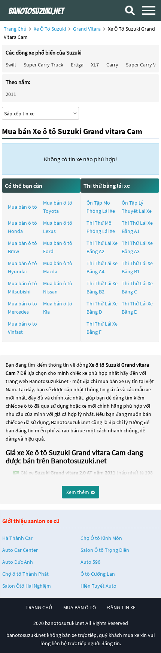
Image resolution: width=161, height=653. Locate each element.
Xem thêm (78, 492)
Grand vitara (87, 28)
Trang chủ (15, 28)
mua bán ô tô (79, 607)
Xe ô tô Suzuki (50, 28)
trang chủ (38, 607)
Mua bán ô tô (22, 206)
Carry (112, 64)
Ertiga (77, 64)
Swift (11, 64)
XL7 (95, 64)
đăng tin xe (121, 607)
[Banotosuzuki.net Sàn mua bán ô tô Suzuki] (43, 10)
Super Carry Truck (43, 64)
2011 (11, 94)
